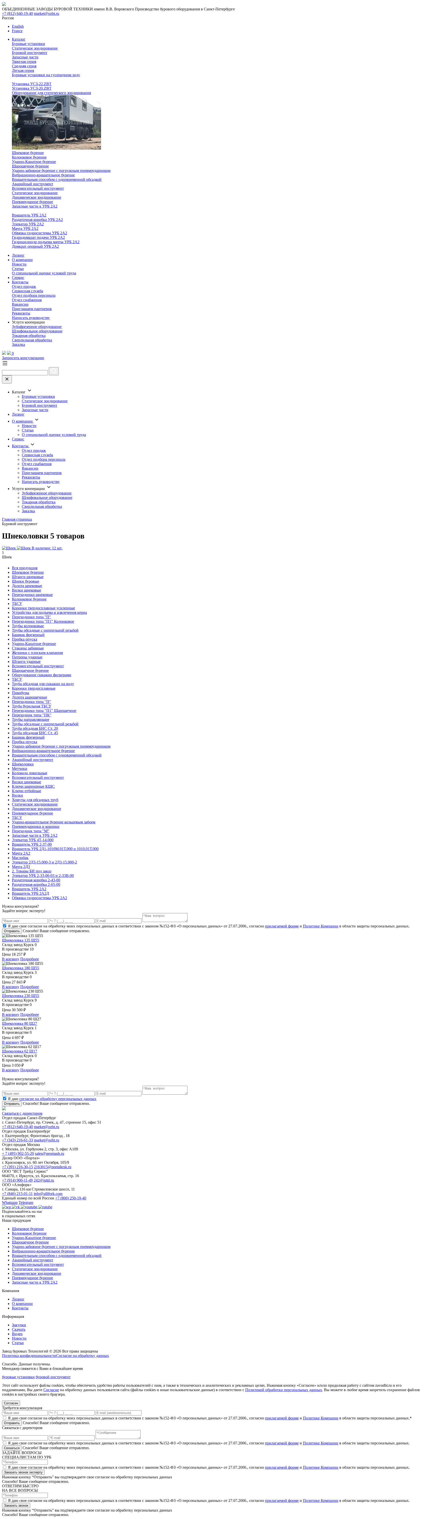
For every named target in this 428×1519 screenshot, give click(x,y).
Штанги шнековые (28, 577)
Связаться (12, 1448)
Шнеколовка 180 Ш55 (20, 968)
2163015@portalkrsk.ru (52, 1167)
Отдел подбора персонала (33, 295)
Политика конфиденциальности (29, 1356)
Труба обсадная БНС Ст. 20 (35, 728)
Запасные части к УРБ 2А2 (34, 206)
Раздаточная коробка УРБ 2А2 (37, 219)
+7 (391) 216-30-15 (17, 1167)
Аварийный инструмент (32, 184)
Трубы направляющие (30, 719)
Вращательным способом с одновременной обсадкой (57, 179)
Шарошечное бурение (30, 166)
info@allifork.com (48, 1194)
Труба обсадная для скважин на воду (43, 684)
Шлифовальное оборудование (37, 331)
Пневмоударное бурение (32, 202)
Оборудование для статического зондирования (51, 93)
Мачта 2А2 (21, 853)
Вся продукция (24, 568)
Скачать (18, 1329)
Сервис (18, 277)
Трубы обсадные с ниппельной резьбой (45, 630)
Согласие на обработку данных (82, 1356)
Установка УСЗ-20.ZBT (32, 88)
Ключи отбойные (26, 791)
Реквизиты (21, 313)
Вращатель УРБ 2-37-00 (32, 844)
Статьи (18, 269)
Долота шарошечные (29, 697)
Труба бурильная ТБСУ (31, 706)
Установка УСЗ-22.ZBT (32, 84)
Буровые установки (28, 44)
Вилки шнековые (26, 590)
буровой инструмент (53, 1377)
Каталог (19, 39)
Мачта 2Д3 (21, 867)
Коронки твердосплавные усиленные (43, 608)
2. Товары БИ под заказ (31, 871)
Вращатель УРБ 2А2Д (30, 893)
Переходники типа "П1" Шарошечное (44, 710)
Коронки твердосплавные (33, 688)
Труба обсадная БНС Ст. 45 (35, 733)
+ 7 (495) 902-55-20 (18, 1153)
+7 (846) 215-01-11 (17, 1194)
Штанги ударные (26, 661)
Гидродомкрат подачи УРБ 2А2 (38, 237)
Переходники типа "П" (31, 617)
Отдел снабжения (27, 300)
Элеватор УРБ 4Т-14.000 (33, 840)
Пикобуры (20, 693)
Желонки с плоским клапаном (37, 653)
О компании (22, 260)
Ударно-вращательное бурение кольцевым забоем (53, 822)
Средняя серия (24, 66)
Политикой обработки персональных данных (283, 1390)
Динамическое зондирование (36, 197)
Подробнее (29, 959)
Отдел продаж (24, 286)
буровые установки (18, 1377)
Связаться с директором (22, 1113)
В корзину (10, 959)
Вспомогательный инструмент (38, 188)
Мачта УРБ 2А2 (25, 228)
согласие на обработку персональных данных (57, 1099)
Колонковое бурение (29, 157)
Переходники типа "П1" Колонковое (43, 621)
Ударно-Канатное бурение (34, 162)
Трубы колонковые (28, 626)
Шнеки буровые (25, 581)
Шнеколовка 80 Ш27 (19, 1023)
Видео (17, 1334)
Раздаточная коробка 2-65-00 (36, 884)
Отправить (12, 931)
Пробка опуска (24, 639)
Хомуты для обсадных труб (35, 800)
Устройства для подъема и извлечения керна (49, 612)
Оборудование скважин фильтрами (41, 675)
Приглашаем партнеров (32, 309)
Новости (19, 264)
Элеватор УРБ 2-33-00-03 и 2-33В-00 (43, 875)
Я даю (52, 1099)
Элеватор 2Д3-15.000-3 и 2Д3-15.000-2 (44, 862)
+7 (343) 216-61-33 (17, 1140)
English (18, 26)
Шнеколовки (23, 764)
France (17, 31)
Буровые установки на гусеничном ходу (46, 75)
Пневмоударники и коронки (35, 826)
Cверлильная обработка (32, 340)
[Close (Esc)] (7, 379)
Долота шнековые (27, 586)
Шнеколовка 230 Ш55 (20, 996)
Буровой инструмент (29, 53)
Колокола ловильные (29, 773)
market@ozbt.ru (46, 13)
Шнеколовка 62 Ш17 (19, 1051)
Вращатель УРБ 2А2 (29, 215)
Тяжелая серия (24, 61)
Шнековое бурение (28, 153)
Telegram (26, 1202)
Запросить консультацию (23, 358)
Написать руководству (31, 318)
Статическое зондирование (35, 48)
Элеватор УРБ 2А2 (28, 224)
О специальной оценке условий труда (44, 273)
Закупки (19, 1325)
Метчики (19, 768)
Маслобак (20, 858)
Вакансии (20, 304)
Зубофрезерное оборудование (37, 327)
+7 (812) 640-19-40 (17, 13)
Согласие (51, 1390)
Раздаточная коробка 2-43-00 (36, 880)
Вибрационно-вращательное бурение (43, 175)
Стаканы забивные (28, 648)
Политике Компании (320, 926)
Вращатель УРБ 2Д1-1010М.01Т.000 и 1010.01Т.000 (55, 849)
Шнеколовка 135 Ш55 (20, 940)
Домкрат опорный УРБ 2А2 (35, 246)
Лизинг (18, 255)
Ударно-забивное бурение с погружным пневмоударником (61, 170)
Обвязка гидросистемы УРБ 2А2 (39, 233)
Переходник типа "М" (30, 831)
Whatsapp (10, 1202)
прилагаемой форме (282, 926)
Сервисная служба (27, 291)
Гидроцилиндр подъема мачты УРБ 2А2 (46, 242)
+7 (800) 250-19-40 (70, 1198)
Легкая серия (23, 70)
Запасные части (25, 57)
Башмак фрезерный (28, 635)
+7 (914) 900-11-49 (17, 1180)
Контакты (20, 282)
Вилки (17, 795)
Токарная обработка (29, 335)
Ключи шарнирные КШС (33, 786)
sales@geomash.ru (49, 1153)
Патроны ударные (27, 657)
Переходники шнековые (32, 595)
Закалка (18, 344)
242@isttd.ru (44, 1180)
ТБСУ (17, 603)
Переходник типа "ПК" (32, 715)
